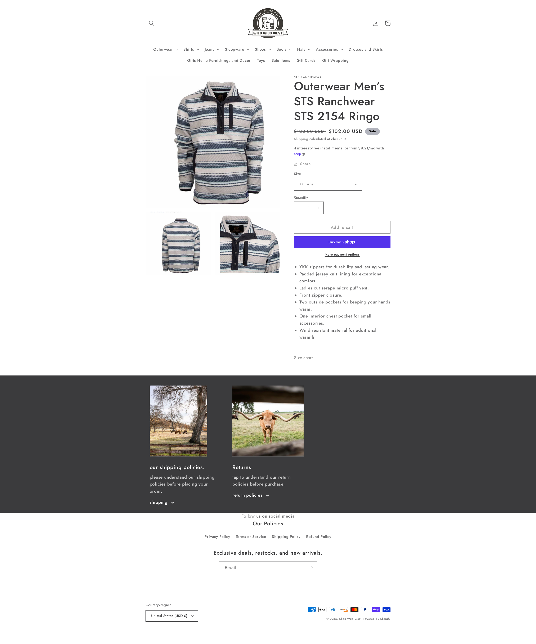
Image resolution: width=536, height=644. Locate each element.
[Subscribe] (311, 568)
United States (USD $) (169, 615)
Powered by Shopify (376, 619)
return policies (247, 495)
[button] (151, 23)
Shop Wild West (350, 619)
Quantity (301, 197)
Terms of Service (251, 536)
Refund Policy (318, 536)
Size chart (303, 358)
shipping (159, 502)
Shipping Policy (286, 536)
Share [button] (305, 164)
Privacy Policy (217, 536)
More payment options (342, 254)
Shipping (301, 138)
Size (297, 173)
